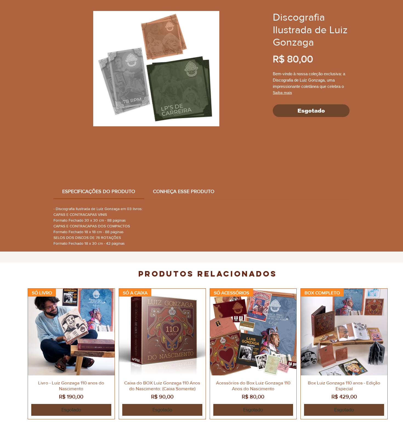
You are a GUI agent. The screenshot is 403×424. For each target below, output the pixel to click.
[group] (207, 354)
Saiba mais (282, 92)
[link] (98, 191)
